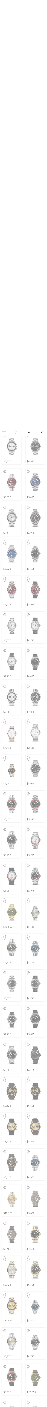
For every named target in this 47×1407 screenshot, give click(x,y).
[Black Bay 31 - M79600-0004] (11, 1197)
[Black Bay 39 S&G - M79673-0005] (35, 1090)
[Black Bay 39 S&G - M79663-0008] (35, 1054)
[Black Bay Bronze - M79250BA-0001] (35, 696)
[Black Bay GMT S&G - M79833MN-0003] (11, 661)
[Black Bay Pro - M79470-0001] (11, 124)
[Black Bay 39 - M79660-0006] (35, 1376)
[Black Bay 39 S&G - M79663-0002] (35, 768)
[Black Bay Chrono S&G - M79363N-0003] (35, 231)
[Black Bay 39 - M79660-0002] (35, 303)
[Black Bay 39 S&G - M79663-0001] (11, 768)
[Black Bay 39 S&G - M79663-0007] (35, 1019)
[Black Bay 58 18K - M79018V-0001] (35, 517)
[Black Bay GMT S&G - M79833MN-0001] (35, 410)
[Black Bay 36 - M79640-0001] (35, 482)
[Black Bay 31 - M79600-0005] (11, 1233)
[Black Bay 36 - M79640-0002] (35, 88)
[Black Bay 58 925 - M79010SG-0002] (35, 338)
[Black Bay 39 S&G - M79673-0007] (35, 804)
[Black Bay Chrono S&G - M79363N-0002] (11, 231)
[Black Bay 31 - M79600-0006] (35, 52)
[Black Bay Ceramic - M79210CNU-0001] (35, 195)
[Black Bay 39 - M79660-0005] (11, 1376)
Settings (9, 1401)
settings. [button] (8, 1390)
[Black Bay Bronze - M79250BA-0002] (11, 303)
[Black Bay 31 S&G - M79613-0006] (35, 732)
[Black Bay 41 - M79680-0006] (11, 482)
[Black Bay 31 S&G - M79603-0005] (11, 947)
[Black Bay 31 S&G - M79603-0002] (11, 732)
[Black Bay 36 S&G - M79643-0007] (11, 875)
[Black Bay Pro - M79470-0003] (11, 159)
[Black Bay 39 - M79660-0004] (11, 1341)
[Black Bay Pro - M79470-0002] (35, 124)
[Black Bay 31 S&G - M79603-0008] (35, 911)
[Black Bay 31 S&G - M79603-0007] (35, 875)
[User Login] (29, 3)
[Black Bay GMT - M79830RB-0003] (11, 625)
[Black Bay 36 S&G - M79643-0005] (35, 983)
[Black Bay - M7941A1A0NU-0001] (11, 195)
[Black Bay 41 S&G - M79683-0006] (35, 840)
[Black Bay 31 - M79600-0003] (35, 1197)
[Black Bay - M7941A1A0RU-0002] (11, 517)
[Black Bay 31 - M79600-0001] (35, 1162)
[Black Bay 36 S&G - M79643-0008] (11, 589)
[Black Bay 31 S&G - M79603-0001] (11, 804)
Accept (9, 1396)
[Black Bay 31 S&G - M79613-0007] (35, 661)
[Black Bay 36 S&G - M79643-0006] (11, 983)
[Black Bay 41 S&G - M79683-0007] (11, 410)
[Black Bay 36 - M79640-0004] (35, 1269)
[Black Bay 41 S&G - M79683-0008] (11, 1126)
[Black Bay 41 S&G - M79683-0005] (35, 1126)
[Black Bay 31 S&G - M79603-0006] (11, 911)
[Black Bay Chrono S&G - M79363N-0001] (35, 589)
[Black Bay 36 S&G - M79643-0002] (11, 696)
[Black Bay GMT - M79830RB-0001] (35, 16)
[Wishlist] (16, 3)
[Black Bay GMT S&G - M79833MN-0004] (35, 625)
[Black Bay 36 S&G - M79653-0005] (11, 1019)
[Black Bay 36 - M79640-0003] (35, 1233)
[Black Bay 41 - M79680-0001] (11, 88)
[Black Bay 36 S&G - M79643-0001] (35, 553)
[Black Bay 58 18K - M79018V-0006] (11, 52)
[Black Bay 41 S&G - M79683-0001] (35, 374)
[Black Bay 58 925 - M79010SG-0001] (11, 374)
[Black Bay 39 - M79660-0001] (35, 1341)
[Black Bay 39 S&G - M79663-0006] (11, 1054)
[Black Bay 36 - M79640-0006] (11, 1305)
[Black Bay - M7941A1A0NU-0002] (35, 159)
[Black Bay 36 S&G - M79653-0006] (11, 553)
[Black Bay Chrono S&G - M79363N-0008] (35, 267)
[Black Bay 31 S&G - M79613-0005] (35, 947)
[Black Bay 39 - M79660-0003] (35, 1305)
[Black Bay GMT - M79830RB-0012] (11, 16)
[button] (42, 3)
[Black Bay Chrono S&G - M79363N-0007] (11, 446)
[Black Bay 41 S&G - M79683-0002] (11, 840)
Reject (24, 1396)
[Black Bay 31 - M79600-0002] (35, 446)
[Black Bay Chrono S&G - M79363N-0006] (11, 267)
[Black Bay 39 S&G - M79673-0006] (11, 1162)
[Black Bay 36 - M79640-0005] (11, 1269)
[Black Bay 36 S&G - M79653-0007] (11, 338)
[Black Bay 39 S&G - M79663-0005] (11, 1090)
